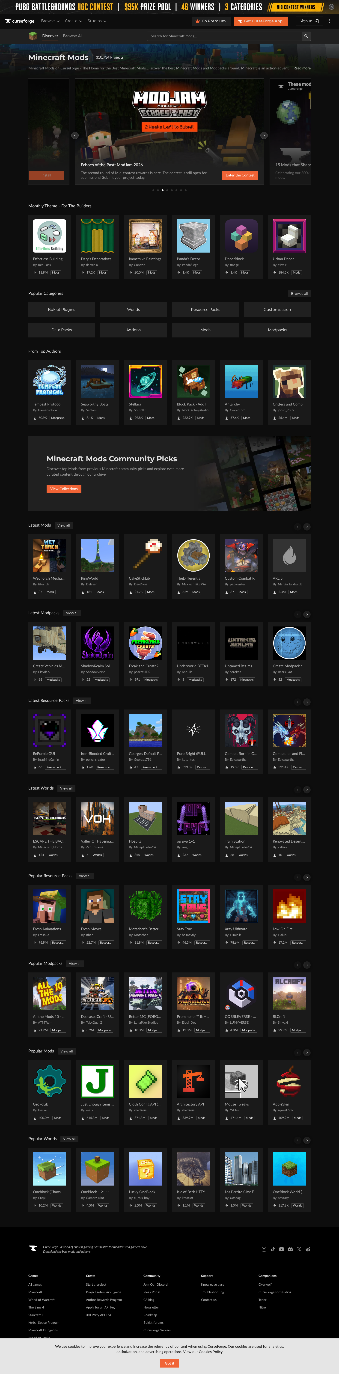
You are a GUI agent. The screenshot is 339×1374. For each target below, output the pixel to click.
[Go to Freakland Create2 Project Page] (145, 654)
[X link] (299, 1249)
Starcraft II (36, 1315)
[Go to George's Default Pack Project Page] (145, 741)
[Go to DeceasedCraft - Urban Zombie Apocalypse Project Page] (97, 1004)
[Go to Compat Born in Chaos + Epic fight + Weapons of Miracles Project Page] (241, 741)
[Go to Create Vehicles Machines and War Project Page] (49, 654)
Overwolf (265, 1284)
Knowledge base (212, 1284)
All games (35, 1284)
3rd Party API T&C (99, 1315)
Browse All (73, 36)
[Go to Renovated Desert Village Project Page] (289, 829)
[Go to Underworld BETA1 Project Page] (193, 654)
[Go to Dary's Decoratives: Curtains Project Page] (97, 247)
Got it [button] (169, 1363)
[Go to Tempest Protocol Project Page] (49, 392)
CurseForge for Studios (275, 1292)
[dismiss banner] (331, 7)
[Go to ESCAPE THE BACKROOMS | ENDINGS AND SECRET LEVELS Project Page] (49, 829)
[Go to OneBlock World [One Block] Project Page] (289, 1180)
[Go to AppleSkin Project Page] (289, 1092)
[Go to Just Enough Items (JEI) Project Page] (97, 1092)
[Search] (306, 36)
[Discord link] (290, 1249)
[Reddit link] (308, 1249)
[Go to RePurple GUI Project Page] (49, 741)
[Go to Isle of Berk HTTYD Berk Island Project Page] (193, 1180)
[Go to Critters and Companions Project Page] (289, 392)
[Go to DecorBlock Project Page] (241, 247)
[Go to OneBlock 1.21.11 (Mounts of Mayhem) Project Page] (97, 1180)
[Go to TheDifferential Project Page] (193, 566)
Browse (48, 21)
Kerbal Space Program (43, 1322)
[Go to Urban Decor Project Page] (289, 247)
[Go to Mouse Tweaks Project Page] (241, 1092)
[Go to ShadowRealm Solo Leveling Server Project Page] (97, 654)
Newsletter (151, 1307)
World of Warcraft (41, 1300)
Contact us (209, 1300)
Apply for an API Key (100, 1307)
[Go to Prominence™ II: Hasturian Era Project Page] (193, 1004)
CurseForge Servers (157, 1330)
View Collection (228, 175)
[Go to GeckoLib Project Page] (49, 1092)
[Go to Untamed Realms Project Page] (241, 654)
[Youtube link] (281, 1249)
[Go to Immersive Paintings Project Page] (145, 247)
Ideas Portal (151, 1292)
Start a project (96, 1284)
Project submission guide (103, 1292)
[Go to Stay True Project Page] (193, 917)
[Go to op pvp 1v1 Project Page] (193, 829)
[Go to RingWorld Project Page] (97, 566)
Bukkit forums (153, 1322)
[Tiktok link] (273, 1249)
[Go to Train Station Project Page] (241, 829)
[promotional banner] (169, 7)
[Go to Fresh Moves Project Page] (97, 917)
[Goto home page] (20, 21)
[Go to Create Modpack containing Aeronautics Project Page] (289, 654)
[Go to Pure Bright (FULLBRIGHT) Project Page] (193, 741)
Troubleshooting (212, 1292)
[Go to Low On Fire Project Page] (289, 917)
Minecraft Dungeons (43, 1330)
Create (71, 21)
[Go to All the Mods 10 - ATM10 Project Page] (49, 1004)
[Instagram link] (264, 1249)
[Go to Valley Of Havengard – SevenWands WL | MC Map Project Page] (97, 829)
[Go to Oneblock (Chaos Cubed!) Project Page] (49, 1180)
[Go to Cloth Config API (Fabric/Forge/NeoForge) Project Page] (145, 1092)
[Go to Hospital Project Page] (145, 829)
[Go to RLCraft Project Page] (289, 1004)
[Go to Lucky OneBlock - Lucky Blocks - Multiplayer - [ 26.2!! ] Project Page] (145, 1180)
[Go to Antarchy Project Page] (241, 392)
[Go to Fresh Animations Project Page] (49, 917)
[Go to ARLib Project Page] (289, 566)
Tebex (263, 1300)
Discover (50, 36)
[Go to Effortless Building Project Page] (49, 247)
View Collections (64, 489)
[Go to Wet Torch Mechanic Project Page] (49, 566)
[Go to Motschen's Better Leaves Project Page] (145, 917)
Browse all (299, 294)
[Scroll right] (307, 527)
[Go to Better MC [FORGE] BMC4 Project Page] (145, 1004)
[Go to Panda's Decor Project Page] (193, 247)
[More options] (329, 21)
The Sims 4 (36, 1307)
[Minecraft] (33, 36)
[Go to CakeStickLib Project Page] (145, 566)
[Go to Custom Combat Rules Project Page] (241, 566)
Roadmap (150, 1315)
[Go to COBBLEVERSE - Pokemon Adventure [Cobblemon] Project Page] (241, 1004)
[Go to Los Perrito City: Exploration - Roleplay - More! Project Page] (241, 1180)
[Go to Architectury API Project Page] (193, 1092)
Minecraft (35, 1292)
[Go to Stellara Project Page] (145, 392)
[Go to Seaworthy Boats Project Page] (97, 392)
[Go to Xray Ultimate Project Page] (241, 917)
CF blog (148, 1300)
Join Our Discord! (156, 1284)
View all (63, 525)
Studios (95, 21)
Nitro (262, 1307)
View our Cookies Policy (203, 1352)
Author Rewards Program (104, 1300)
